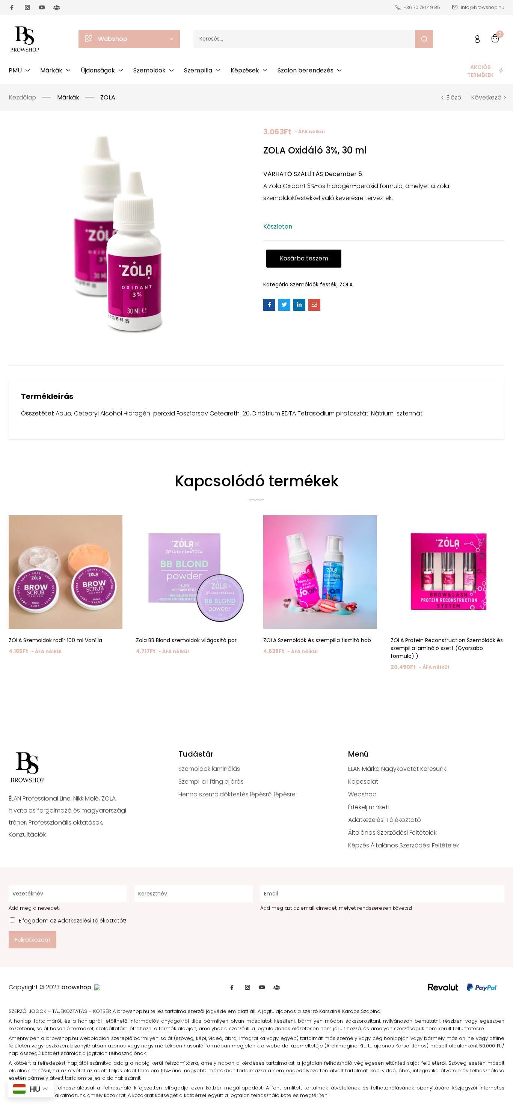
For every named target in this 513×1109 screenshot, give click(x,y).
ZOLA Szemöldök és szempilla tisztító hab (317, 640)
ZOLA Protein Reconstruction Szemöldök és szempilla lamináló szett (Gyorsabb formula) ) (447, 648)
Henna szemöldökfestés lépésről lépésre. (237, 794)
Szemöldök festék (313, 284)
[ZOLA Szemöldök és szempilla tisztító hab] (320, 572)
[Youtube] (42, 7)
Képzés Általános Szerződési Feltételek (403, 845)
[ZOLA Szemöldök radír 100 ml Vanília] (65, 572)
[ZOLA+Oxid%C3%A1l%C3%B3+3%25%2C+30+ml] (284, 305)
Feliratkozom (32, 939)
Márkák (68, 97)
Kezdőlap (22, 97)
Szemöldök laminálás (209, 768)
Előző (454, 97)
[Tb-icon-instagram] (27, 7)
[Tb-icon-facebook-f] (12, 7)
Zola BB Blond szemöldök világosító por (186, 640)
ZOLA (107, 97)
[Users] (56, 7)
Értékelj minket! (368, 807)
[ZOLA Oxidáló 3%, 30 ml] (269, 305)
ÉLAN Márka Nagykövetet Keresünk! (398, 768)
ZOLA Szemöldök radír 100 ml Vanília (55, 640)
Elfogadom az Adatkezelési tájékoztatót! (72, 920)
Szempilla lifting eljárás (211, 781)
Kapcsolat (363, 781)
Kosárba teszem (304, 258)
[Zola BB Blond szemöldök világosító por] (193, 572)
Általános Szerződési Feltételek (392, 832)
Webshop (362, 794)
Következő (486, 97)
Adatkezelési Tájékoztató (384, 820)
